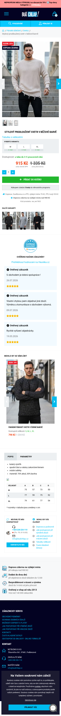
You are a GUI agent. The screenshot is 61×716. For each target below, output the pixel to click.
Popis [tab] (10, 456)
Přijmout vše (30, 707)
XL (37, 148)
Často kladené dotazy (42, 546)
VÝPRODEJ (36, 5)
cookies (38, 686)
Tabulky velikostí (43, 542)
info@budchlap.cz (20, 539)
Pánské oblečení (14, 30)
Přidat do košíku (32, 179)
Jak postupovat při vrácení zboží (44, 537)
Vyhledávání (17, 24)
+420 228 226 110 (15, 660)
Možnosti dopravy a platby (14, 623)
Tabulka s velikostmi (12, 137)
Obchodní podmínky (11, 616)
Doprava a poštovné (45, 527)
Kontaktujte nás (17, 545)
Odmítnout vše (30, 700)
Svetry (26, 30)
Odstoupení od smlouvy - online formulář (21, 638)
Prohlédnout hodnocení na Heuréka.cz (30, 262)
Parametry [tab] (26, 456)
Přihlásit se (47, 24)
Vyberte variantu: (11, 141)
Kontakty (6, 632)
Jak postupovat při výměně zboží (44, 531)
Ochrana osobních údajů (13, 620)
